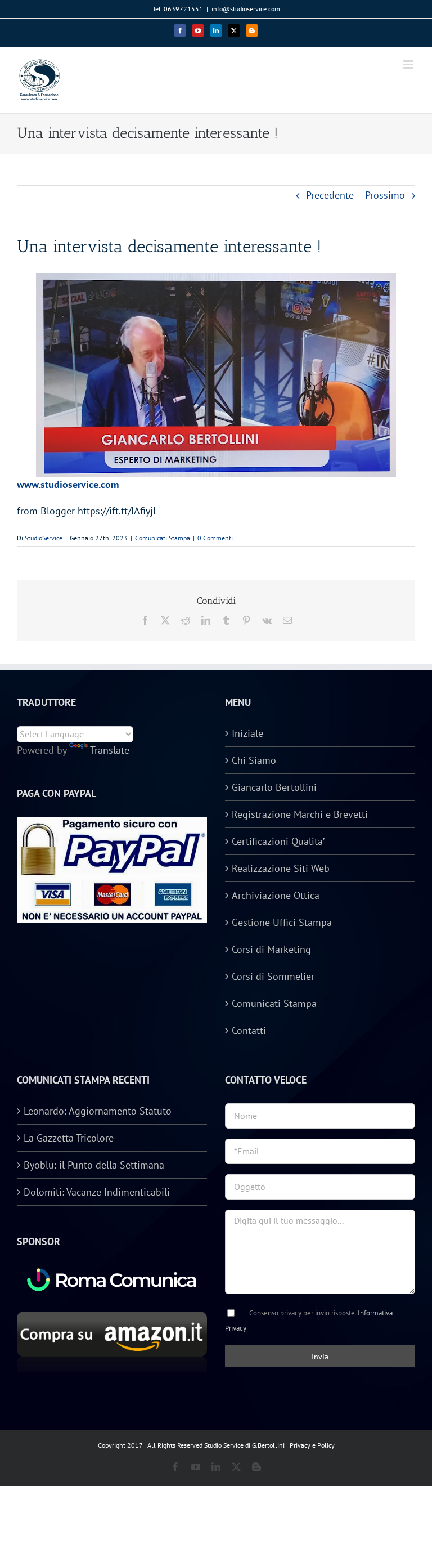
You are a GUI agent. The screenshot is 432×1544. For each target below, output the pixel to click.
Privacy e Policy (312, 1445)
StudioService (43, 538)
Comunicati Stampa (162, 538)
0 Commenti (215, 538)
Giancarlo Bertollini (274, 787)
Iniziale (247, 733)
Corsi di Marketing (271, 949)
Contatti (249, 1030)
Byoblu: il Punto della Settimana (94, 1164)
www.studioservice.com (68, 484)
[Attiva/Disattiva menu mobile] (409, 64)
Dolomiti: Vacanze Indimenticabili (97, 1191)
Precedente (330, 195)
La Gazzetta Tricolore (69, 1137)
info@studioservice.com (246, 9)
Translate (109, 750)
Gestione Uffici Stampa (282, 922)
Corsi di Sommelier (273, 976)
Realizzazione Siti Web (281, 868)
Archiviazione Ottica (276, 895)
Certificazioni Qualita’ (278, 841)
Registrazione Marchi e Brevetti (300, 814)
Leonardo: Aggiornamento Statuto (98, 1110)
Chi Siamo (254, 760)
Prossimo (385, 195)
